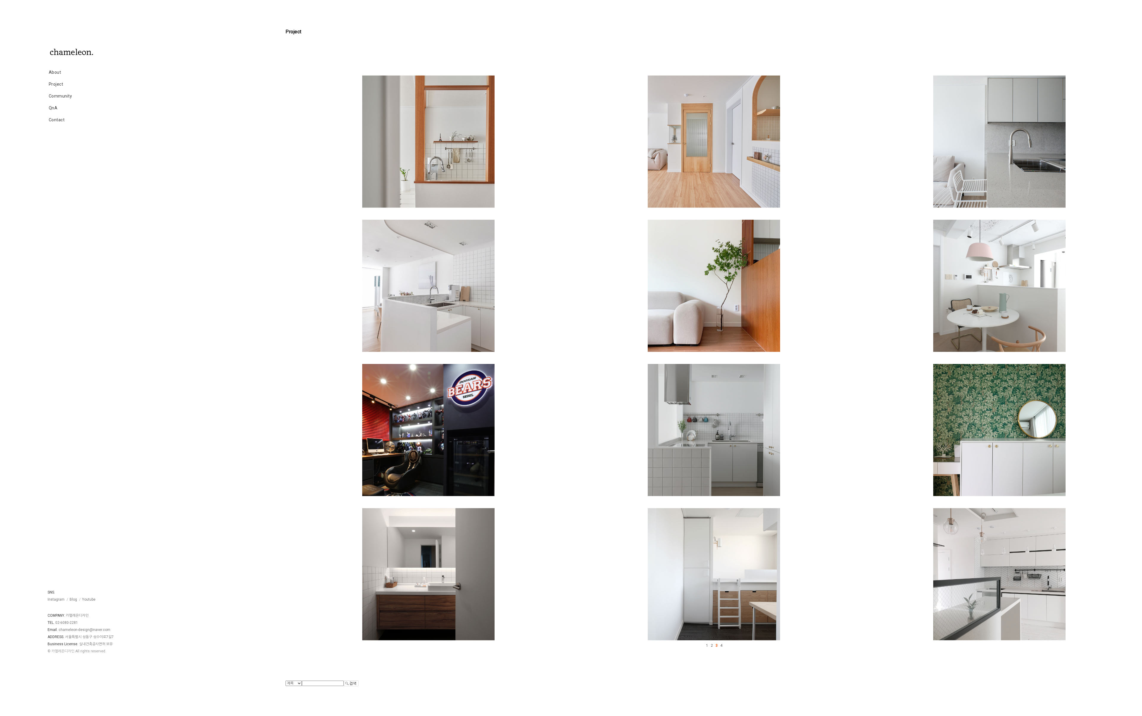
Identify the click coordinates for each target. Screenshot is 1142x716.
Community (60, 96)
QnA (53, 108)
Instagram (56, 599)
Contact (57, 119)
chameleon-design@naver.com (84, 630)
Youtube (88, 599)
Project (56, 84)
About (55, 72)
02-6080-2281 (66, 623)
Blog (73, 599)
